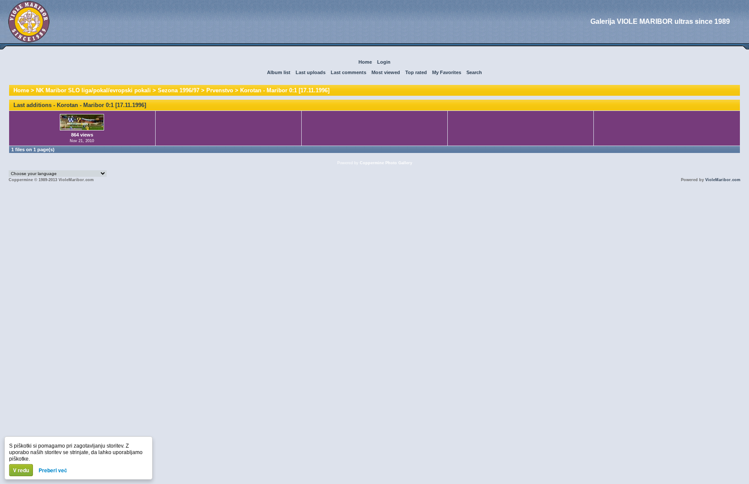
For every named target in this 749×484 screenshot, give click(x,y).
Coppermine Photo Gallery (386, 163)
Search (474, 72)
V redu (21, 470)
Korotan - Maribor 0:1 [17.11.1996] (284, 90)
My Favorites (446, 72)
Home (365, 62)
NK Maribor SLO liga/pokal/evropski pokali (93, 90)
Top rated (416, 72)
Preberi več (53, 470)
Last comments (348, 72)
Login (384, 62)
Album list (278, 72)
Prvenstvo (219, 90)
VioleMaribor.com (722, 180)
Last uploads (311, 72)
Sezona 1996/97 (178, 90)
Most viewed (385, 72)
